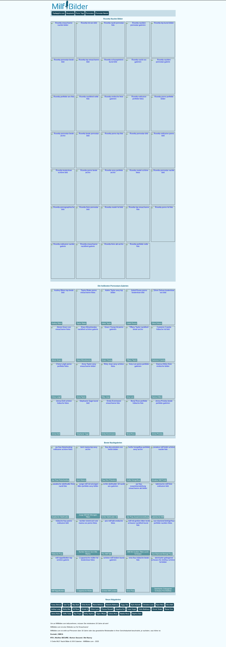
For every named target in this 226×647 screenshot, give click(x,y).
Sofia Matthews (144, 609)
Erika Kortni (86, 605)
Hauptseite (70, 13)
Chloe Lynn (95, 609)
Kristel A (85, 609)
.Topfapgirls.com (58, 13)
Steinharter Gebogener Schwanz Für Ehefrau (163, 590)
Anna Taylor (81, 397)
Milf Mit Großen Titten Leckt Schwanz (138, 553)
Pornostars (90, 13)
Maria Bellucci (98, 605)
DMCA (60, 634)
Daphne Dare (136, 614)
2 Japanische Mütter (84, 591)
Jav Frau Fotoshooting (60, 480)
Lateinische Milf (158, 517)
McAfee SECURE (61, 638)
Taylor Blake (81, 323)
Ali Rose (76, 609)
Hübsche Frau (57, 554)
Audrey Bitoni (57, 323)
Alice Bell (169, 605)
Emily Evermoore (108, 434)
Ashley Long (55, 609)
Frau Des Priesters (109, 480)
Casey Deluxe (56, 605)
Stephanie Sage (83, 434)
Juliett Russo (132, 323)
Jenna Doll (56, 434)
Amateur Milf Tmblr (159, 480)
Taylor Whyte (101, 614)
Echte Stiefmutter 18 (109, 517)
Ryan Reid (160, 605)
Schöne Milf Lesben (109, 591)
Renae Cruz (169, 609)
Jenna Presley (157, 434)
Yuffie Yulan (67, 614)
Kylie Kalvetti (135, 605)
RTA (52, 638)
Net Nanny (88, 638)
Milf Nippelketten (58, 591)
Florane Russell (107, 609)
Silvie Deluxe (157, 323)
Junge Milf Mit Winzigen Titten (88, 516)
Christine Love (148, 605)
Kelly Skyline (89, 614)
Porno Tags (80, 13)
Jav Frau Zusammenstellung (138, 517)
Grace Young (107, 360)
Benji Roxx (131, 434)
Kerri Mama (81, 480)
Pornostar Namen (102, 13)
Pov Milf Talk (106, 554)
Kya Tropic (78, 614)
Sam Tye (67, 605)
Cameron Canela (158, 360)
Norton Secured (76, 638)
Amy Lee (130, 397)
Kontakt (53, 634)
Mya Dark (75, 605)
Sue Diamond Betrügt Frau (162, 554)
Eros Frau (130, 591)
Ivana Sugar (131, 609)
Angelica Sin (120, 609)
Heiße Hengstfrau (133, 480)
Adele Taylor (106, 323)
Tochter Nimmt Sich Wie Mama (88, 553)
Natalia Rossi (125, 614)
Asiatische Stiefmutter (60, 517)
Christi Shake (157, 609)
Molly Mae (66, 609)
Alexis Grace (57, 360)
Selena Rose (112, 614)
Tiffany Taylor (132, 360)
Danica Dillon (157, 397)
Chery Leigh (56, 397)
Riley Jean (106, 397)
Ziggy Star (124, 605)
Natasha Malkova (112, 605)
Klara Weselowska (84, 360)
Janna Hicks (55, 614)
